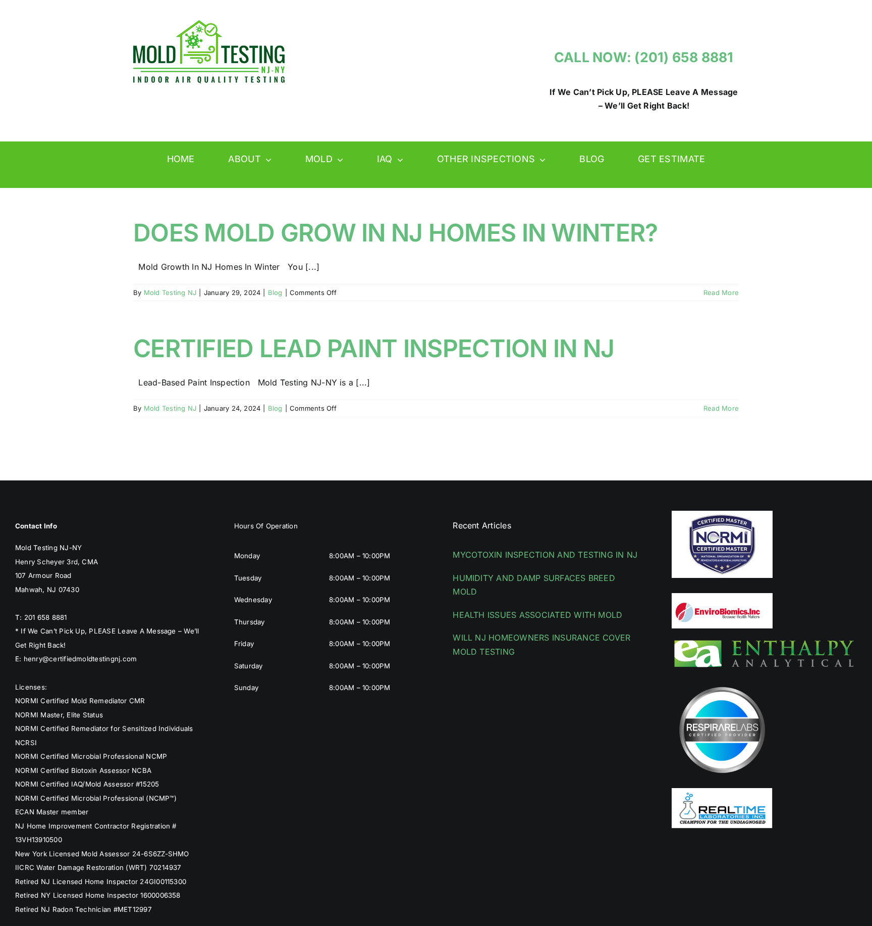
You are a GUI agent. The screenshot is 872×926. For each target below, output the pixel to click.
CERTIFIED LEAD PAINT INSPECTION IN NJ (373, 348)
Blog (275, 292)
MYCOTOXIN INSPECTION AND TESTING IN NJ (545, 555)
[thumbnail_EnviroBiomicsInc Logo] (722, 597)
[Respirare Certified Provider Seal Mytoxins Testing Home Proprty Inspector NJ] (722, 683)
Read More (721, 292)
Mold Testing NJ (170, 292)
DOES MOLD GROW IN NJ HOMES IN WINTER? (395, 233)
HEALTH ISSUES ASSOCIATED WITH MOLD (537, 615)
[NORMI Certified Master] (722, 515)
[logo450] (209, 24)
